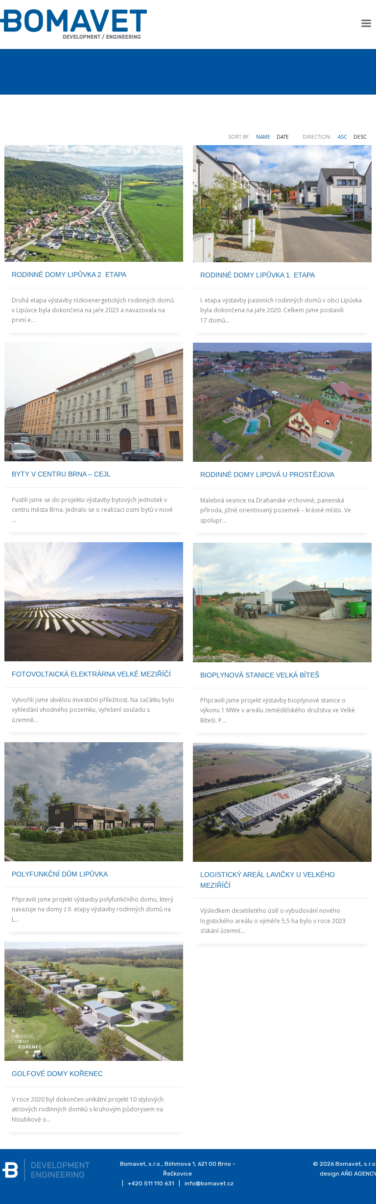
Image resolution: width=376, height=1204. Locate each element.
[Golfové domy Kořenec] (93, 1001)
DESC (360, 136)
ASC (342, 136)
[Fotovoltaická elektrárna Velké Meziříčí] (93, 601)
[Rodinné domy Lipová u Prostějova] (282, 402)
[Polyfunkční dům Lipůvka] (93, 801)
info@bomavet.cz (209, 1183)
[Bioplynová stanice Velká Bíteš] (282, 602)
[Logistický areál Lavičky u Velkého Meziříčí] (282, 802)
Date (283, 136)
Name (263, 136)
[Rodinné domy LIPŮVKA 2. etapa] (93, 203)
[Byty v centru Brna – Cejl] (93, 401)
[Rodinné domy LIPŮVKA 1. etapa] (282, 203)
